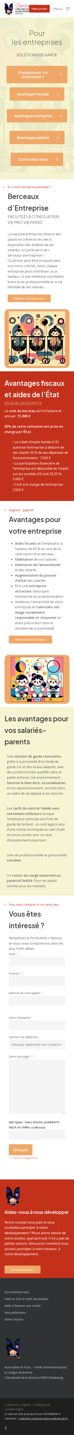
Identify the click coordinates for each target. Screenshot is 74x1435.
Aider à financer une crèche (23, 1306)
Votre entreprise (21, 1018)
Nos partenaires (15, 1312)
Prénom (15, 973)
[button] (61, 8)
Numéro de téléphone (23, 1037)
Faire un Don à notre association (26, 1299)
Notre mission (14, 1319)
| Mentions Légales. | (20, 1405)
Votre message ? (21, 1056)
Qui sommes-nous (17, 1292)
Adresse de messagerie (25, 993)
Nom (13, 954)
